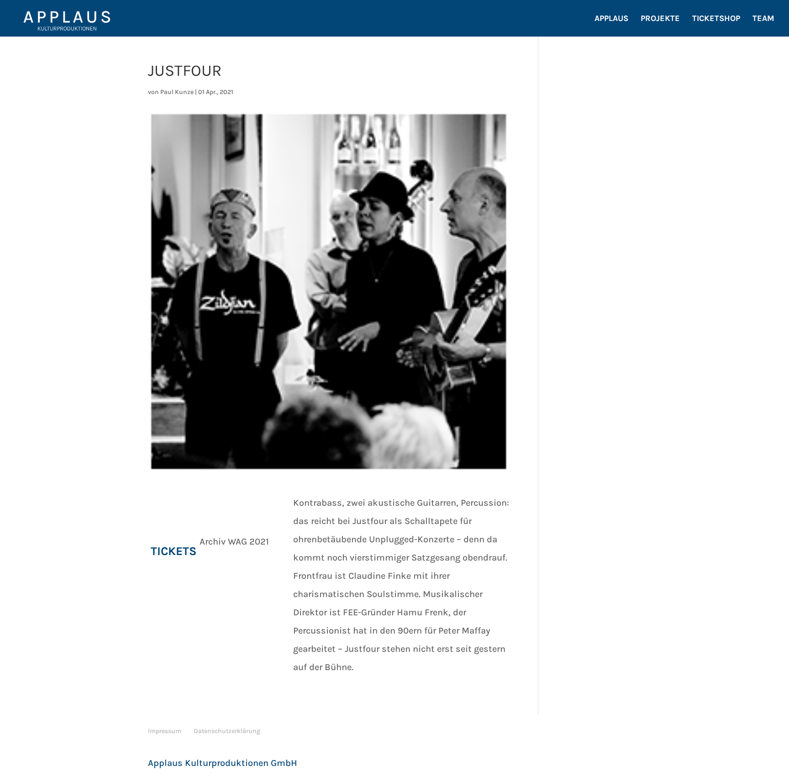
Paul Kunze (177, 92)
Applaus (611, 19)
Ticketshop (716, 19)
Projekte (660, 19)
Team (763, 19)
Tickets (174, 551)
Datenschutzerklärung (227, 731)
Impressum (164, 731)
